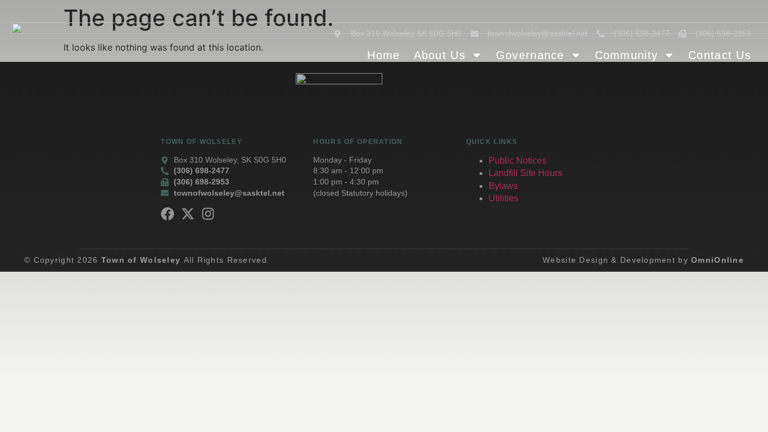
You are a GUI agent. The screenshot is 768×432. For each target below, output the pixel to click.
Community (626, 55)
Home (383, 55)
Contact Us (719, 55)
